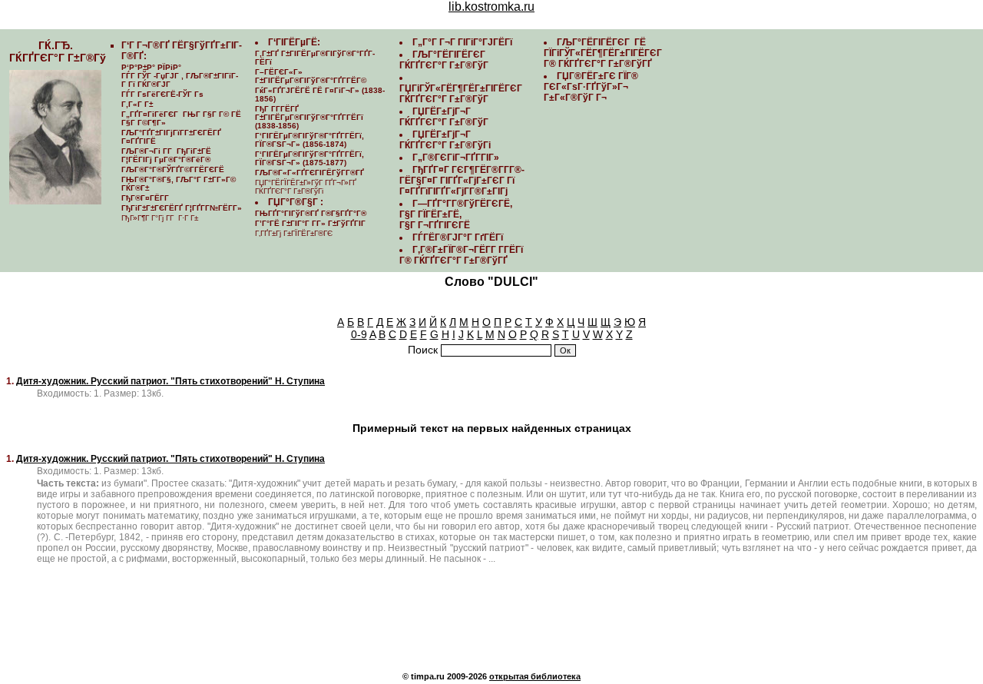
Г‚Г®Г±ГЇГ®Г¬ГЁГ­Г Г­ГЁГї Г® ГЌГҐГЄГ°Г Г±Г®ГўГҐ (461, 255)
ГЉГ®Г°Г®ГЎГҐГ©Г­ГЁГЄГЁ (172, 169)
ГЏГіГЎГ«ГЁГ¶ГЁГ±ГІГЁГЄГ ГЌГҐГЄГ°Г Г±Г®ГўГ (462, 94)
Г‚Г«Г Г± (137, 104)
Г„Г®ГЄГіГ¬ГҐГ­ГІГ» (455, 157)
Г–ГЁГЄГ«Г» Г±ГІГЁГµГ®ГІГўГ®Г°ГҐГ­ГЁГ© (310, 76)
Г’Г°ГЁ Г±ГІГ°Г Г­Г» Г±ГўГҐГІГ (311, 223)
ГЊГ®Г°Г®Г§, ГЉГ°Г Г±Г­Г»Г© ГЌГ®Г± (178, 183)
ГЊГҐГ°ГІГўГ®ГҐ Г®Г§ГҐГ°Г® (310, 213)
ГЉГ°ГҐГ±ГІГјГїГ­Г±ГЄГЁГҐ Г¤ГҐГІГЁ (171, 136)
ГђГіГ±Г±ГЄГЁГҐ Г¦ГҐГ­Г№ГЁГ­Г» (181, 208)
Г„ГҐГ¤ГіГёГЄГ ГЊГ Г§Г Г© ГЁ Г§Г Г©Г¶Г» (181, 118)
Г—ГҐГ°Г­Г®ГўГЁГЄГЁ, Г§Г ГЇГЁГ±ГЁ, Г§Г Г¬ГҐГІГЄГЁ (455, 214)
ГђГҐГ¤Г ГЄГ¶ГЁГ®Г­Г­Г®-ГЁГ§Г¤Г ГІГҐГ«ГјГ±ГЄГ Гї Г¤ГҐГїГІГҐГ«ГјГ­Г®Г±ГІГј (462, 180)
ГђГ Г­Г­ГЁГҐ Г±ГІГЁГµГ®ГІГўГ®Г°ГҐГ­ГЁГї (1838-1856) (309, 117)
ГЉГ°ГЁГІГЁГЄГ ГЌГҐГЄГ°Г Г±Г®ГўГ (445, 60)
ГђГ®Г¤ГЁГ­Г (146, 198)
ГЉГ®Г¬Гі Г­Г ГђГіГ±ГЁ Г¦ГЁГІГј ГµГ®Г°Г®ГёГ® (166, 155)
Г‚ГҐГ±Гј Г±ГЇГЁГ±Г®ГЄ (294, 233)
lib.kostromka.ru (491, 6)
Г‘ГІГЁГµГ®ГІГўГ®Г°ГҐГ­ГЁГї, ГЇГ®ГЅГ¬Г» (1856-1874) (309, 139)
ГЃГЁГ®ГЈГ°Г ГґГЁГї (457, 237)
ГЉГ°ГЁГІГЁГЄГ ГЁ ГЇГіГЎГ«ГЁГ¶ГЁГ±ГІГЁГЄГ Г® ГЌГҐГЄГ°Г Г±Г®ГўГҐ (604, 53)
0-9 (359, 334)
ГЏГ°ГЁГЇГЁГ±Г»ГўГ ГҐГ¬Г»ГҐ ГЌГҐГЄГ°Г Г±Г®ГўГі (305, 186)
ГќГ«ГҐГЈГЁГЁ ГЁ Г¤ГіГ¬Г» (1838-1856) (320, 94)
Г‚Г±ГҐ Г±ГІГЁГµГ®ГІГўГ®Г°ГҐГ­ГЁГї (315, 57)
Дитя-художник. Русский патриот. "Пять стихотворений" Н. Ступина (170, 381)
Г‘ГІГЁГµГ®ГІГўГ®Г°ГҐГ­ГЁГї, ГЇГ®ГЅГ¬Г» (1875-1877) (309, 158)
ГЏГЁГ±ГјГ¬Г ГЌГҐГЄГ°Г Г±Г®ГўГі (445, 140)
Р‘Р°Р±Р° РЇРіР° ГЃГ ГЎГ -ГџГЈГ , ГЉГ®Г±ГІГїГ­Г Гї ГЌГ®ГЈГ (179, 75)
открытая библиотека (535, 676)
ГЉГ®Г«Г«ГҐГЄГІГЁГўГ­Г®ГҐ (309, 172)
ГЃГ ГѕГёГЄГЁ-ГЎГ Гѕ (162, 94)
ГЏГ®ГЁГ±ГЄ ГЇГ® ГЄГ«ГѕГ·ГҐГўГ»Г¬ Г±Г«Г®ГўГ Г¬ (591, 87)
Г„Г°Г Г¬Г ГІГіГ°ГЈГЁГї (462, 42)
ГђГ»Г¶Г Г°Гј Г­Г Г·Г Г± (159, 218)
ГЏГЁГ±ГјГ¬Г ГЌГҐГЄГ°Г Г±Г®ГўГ (445, 117)
